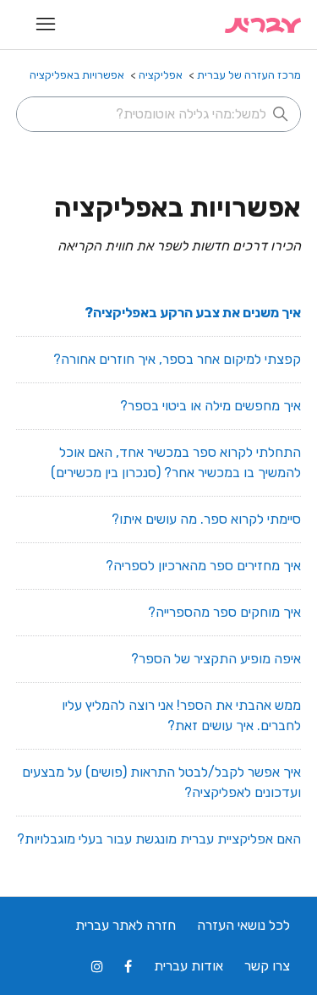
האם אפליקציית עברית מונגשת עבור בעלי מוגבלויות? (159, 839)
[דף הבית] (263, 24)
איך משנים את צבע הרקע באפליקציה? (193, 313)
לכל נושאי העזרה (243, 925)
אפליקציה (161, 75)
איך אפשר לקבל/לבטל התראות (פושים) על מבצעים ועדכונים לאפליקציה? (161, 782)
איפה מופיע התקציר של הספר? (216, 659)
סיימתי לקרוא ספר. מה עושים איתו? (206, 519)
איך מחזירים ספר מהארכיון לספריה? (203, 566)
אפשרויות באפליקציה (77, 75)
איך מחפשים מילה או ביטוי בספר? (210, 406)
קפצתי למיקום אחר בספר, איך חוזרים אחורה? (177, 359)
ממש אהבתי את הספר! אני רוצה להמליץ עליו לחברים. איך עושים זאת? (181, 715)
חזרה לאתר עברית (125, 925)
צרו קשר (267, 966)
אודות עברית (188, 966)
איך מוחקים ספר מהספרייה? (224, 612)
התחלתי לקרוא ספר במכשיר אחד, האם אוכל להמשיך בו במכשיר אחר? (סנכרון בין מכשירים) (176, 462)
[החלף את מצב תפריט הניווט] (46, 24)
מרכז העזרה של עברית (249, 75)
